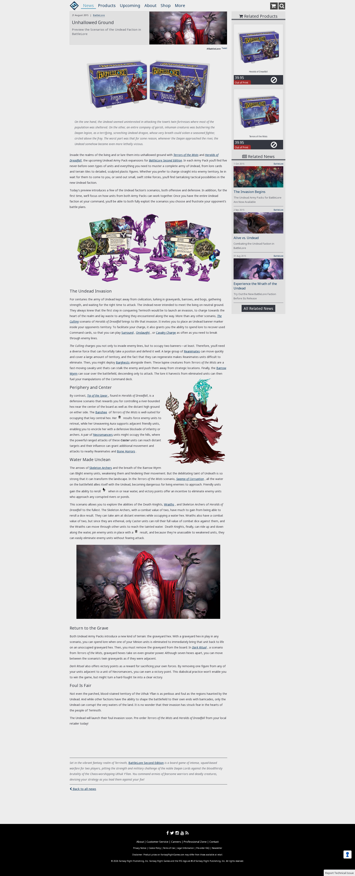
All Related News (258, 308)
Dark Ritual (199, 647)
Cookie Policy (155, 848)
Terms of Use (169, 848)
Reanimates (192, 351)
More (180, 5)
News (88, 5)
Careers (176, 841)
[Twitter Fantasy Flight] (172, 833)
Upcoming (130, 5)
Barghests (123, 362)
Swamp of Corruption (190, 479)
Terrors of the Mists (185, 155)
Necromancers (103, 435)
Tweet (224, 48)
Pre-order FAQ (203, 848)
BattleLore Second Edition (165, 160)
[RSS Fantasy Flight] (187, 833)
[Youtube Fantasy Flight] (182, 833)
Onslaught (143, 333)
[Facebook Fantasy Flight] (168, 833)
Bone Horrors (126, 451)
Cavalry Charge (166, 333)
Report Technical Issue (339, 873)
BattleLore (99, 15)
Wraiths (169, 504)
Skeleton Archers (100, 468)
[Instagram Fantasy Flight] (177, 833)
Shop (166, 5)
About (150, 5)
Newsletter (217, 848)
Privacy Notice (139, 848)
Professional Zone (195, 841)
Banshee (101, 412)
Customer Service (157, 841)
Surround (127, 333)
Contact (214, 841)
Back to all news (84, 789)
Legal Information (185, 848)
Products (107, 5)
